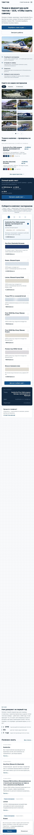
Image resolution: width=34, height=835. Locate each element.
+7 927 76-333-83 (24, 2)
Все (4, 86)
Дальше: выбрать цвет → (17, 383)
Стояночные (19, 86)
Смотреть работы (17, 32)
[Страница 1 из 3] (15, 133)
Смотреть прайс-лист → (17, 197)
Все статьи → (28, 740)
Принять (9, 831)
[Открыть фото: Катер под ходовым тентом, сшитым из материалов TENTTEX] (17, 44)
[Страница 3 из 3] (18, 133)
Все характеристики (16, 174)
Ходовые (10, 86)
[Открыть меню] (31, 2)
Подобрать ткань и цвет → (17, 27)
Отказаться (24, 831)
